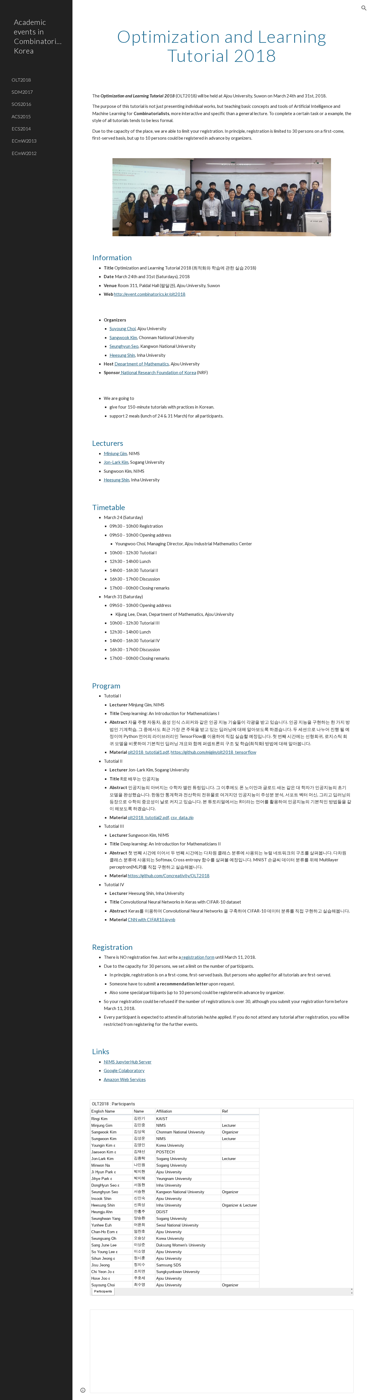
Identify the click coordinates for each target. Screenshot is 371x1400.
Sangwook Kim (123, 337)
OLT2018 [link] (21, 79)
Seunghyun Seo (124, 346)
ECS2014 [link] (21, 128)
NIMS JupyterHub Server (128, 1061)
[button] (364, 8)
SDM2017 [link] (22, 92)
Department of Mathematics (141, 363)
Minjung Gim (115, 453)
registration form (197, 957)
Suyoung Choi (123, 328)
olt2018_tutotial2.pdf (148, 817)
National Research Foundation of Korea (158, 372)
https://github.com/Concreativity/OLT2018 (169, 875)
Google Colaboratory (124, 1070)
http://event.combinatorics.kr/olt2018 (150, 294)
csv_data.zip (182, 817)
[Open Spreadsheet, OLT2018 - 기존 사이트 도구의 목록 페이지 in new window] (342, 1106)
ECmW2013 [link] (24, 140)
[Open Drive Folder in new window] (342, 1317)
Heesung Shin (122, 355)
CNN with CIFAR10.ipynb (151, 919)
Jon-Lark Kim (116, 462)
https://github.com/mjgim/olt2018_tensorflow (213, 752)
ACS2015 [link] (21, 116)
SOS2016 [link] (21, 104)
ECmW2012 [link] (24, 153)
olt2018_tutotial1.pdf (148, 752)
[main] (222, 45)
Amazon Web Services (125, 1079)
